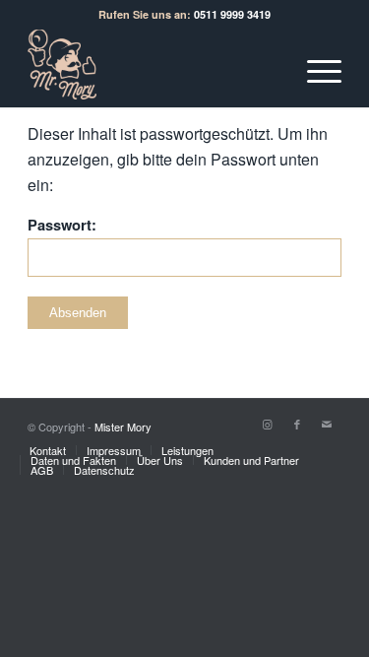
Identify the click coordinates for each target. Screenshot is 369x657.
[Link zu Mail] (326, 423)
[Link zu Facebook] (297, 423)
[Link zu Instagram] (267, 423)
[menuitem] (48, 450)
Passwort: (62, 224)
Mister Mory (123, 426)
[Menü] (314, 68)
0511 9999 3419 (232, 14)
